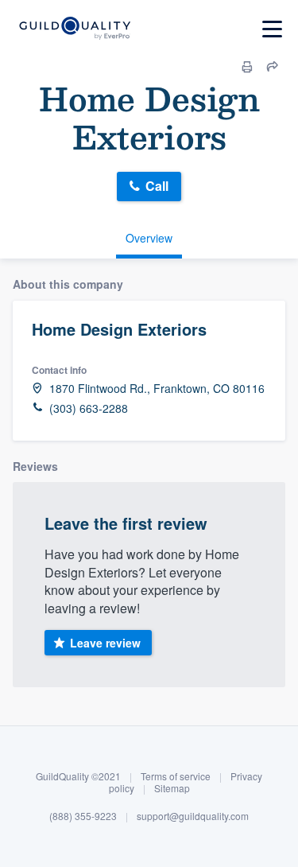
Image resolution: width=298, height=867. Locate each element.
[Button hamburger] (272, 29)
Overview (149, 238)
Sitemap (172, 788)
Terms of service (176, 776)
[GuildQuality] (74, 29)
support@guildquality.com (193, 815)
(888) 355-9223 (83, 815)
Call (156, 186)
